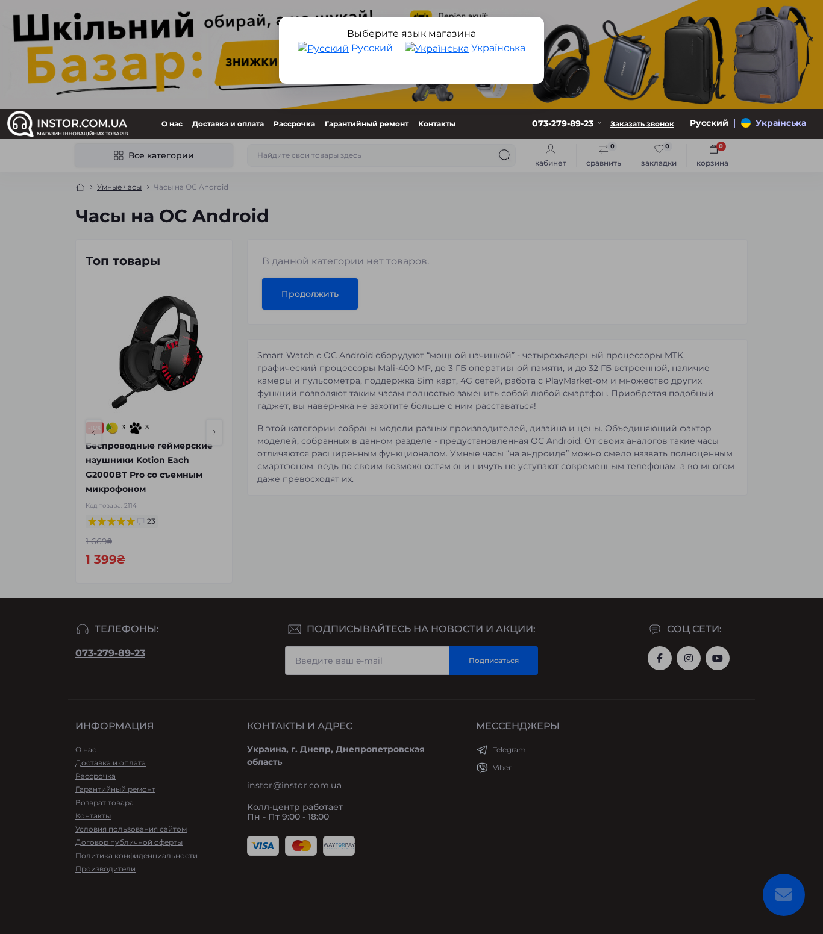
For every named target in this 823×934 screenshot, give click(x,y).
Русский (371, 48)
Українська (497, 48)
